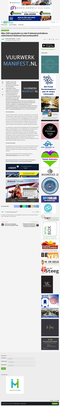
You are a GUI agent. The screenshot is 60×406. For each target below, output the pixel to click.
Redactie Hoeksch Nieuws (10, 38)
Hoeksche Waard (5, 30)
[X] (56, 400)
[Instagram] (38, 212)
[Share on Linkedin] (26, 206)
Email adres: (4, 364)
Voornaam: (3, 357)
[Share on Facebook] (48, 39)
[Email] (32, 206)
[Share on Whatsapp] (24, 206)
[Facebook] (36, 212)
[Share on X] (50, 39)
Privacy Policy (16, 403)
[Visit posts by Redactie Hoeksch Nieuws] (2, 212)
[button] (55, 404)
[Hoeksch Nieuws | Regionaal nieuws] (8, 22)
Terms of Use (23, 403)
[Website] (35, 212)
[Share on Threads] (29, 206)
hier (17, 161)
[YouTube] (58, 400)
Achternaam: (4, 361)
